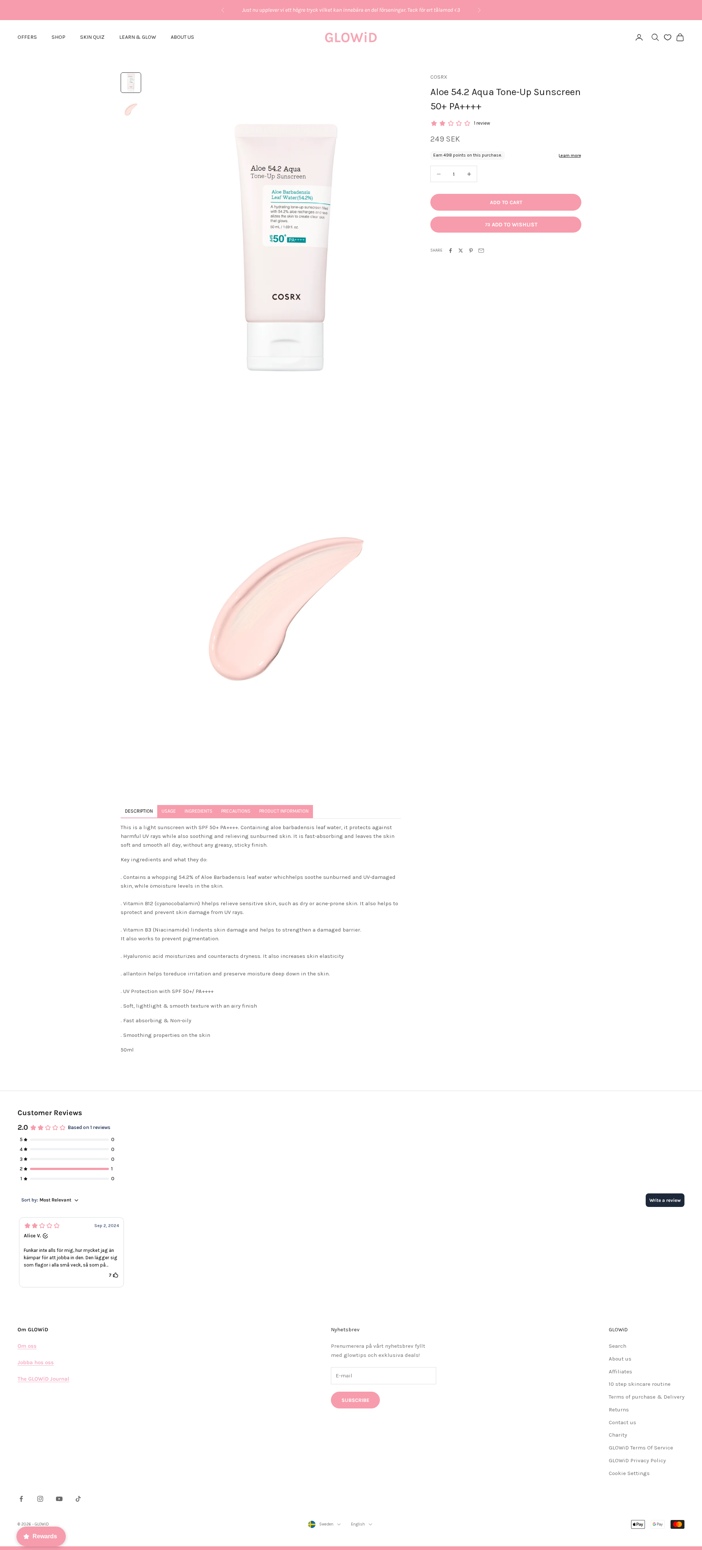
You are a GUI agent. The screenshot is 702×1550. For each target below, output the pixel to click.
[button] (71, 1252)
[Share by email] (481, 250)
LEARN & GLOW (137, 37)
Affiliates (620, 1371)
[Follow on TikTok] (78, 1498)
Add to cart (506, 202)
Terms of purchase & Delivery (646, 1396)
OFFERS (27, 37)
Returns (619, 1409)
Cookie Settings (629, 1473)
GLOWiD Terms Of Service (641, 1447)
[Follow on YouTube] (59, 1498)
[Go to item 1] (131, 82)
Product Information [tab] (284, 811)
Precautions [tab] (235, 811)
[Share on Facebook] (450, 250)
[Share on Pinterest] (471, 250)
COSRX (438, 77)
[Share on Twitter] (461, 250)
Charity (618, 1435)
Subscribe (355, 1400)
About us (620, 1358)
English (358, 1524)
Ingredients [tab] (198, 811)
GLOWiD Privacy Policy (637, 1460)
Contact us (622, 1422)
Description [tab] (139, 811)
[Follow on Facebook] (21, 1498)
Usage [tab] (169, 811)
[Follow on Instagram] (40, 1498)
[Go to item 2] (131, 109)
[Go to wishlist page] (668, 37)
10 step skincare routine (640, 1384)
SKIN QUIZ (92, 37)
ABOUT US (182, 37)
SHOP (58, 37)
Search (617, 1346)
